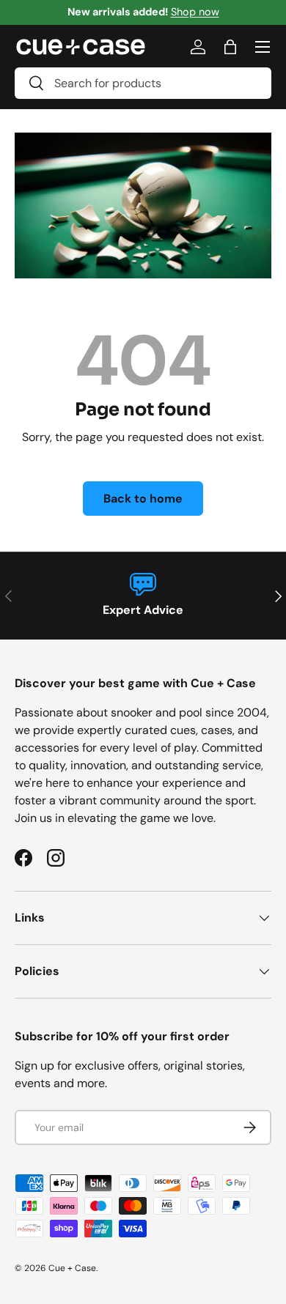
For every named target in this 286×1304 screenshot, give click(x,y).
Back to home (143, 498)
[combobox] (143, 83)
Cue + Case (72, 1268)
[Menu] (262, 47)
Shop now (195, 11)
